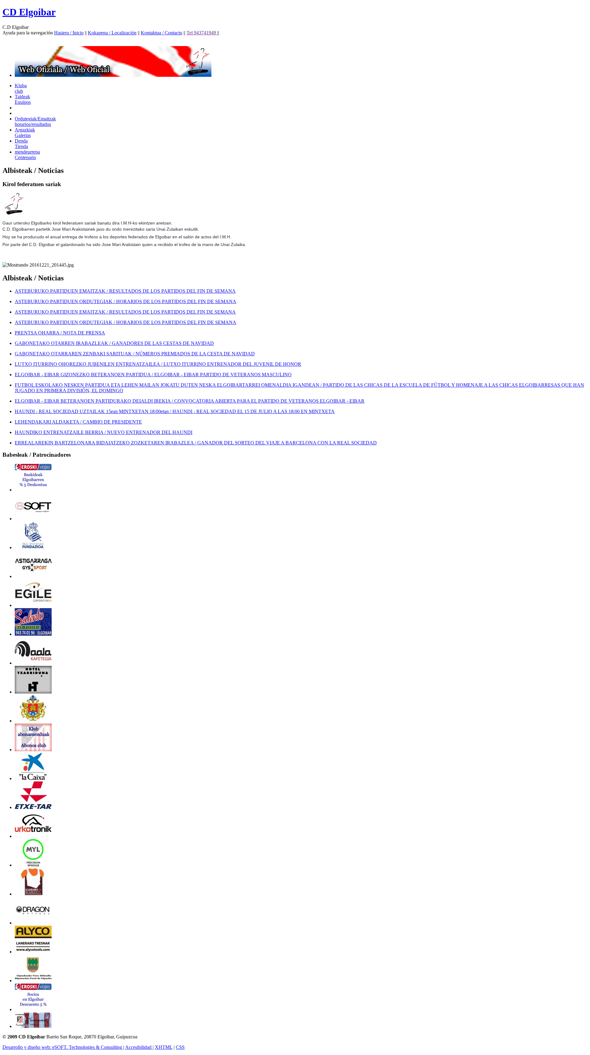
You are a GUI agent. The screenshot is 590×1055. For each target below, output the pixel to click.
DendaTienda (21, 143)
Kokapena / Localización (112, 32)
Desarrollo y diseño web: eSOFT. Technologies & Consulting (62, 1047)
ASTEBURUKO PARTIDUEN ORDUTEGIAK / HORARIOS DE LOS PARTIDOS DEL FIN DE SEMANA (125, 301)
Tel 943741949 (202, 32)
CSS (180, 1047)
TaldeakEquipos (23, 99)
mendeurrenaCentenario (27, 154)
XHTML (163, 1047)
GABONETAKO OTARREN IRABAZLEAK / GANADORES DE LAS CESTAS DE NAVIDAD (114, 343)
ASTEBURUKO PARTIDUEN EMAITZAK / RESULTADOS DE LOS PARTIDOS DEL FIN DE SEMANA (125, 291)
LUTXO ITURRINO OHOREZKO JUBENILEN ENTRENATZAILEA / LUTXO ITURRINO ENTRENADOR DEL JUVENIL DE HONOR (158, 364)
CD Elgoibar (29, 12)
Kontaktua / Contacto (161, 32)
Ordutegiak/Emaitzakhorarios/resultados (35, 121)
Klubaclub (21, 88)
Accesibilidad (139, 1047)
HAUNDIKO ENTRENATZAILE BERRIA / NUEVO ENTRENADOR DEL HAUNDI (103, 432)
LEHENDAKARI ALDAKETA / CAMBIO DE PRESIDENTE (78, 421)
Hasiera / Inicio (69, 32)
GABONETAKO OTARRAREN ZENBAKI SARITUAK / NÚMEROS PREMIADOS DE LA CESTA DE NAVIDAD (135, 353)
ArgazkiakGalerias (25, 132)
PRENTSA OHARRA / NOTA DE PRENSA (60, 332)
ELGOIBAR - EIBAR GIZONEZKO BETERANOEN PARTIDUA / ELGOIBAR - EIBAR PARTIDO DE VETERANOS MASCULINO (153, 374)
